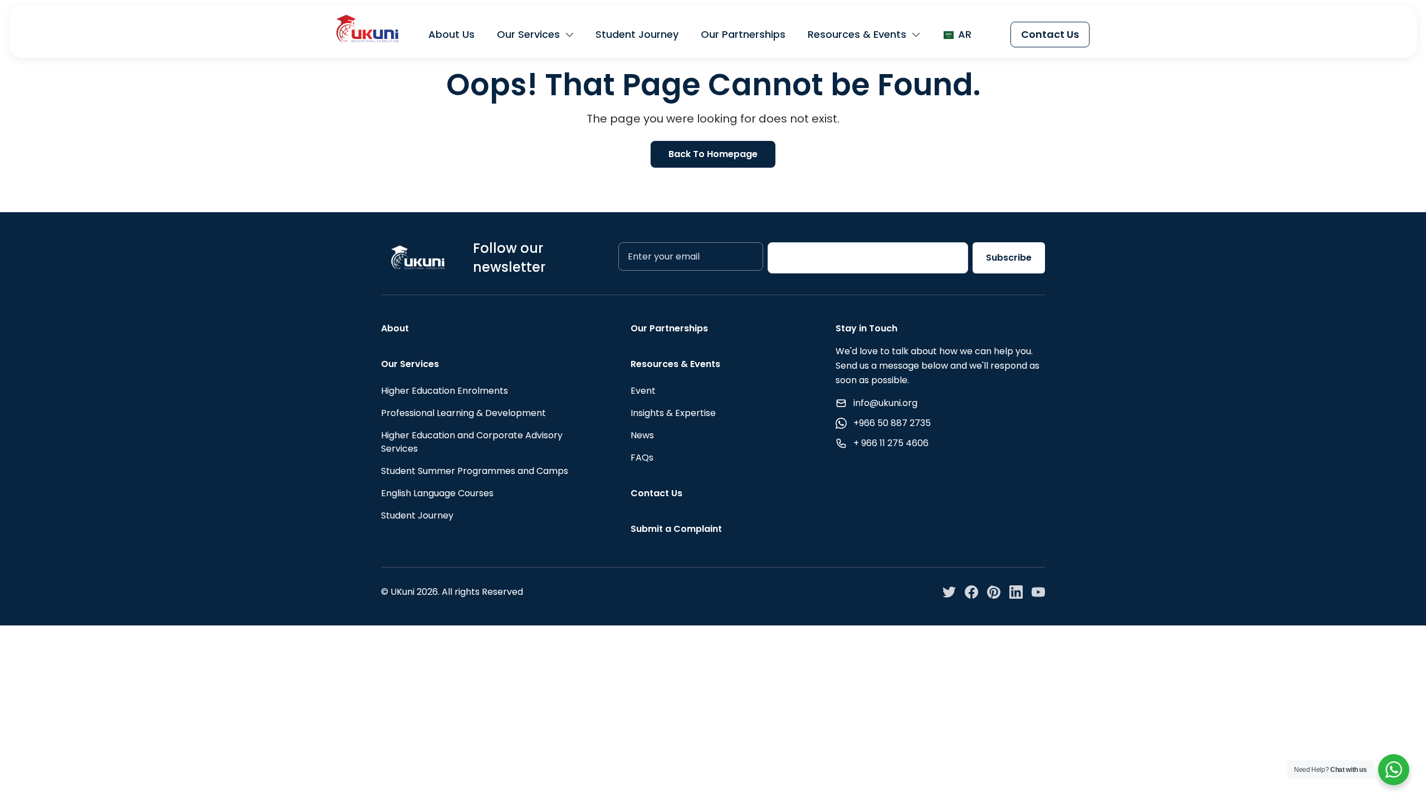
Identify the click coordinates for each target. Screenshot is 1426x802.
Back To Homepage (713, 154)
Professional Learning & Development (463, 413)
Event (643, 390)
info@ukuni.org (885, 403)
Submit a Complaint (676, 528)
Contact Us (1050, 34)
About (395, 328)
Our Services (528, 34)
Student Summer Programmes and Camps (474, 470)
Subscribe (1009, 257)
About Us (451, 34)
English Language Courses (437, 493)
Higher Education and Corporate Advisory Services (472, 442)
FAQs (642, 457)
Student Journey (636, 34)
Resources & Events (857, 34)
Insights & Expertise (673, 413)
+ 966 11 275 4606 (891, 443)
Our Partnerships (743, 34)
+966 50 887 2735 (892, 423)
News (642, 435)
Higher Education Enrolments (444, 390)
